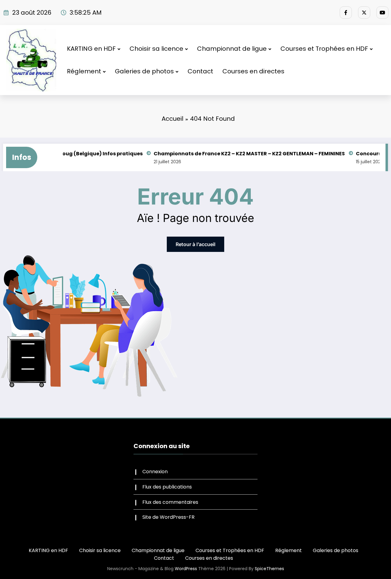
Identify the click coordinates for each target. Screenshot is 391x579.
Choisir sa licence (156, 48)
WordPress (186, 569)
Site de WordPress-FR (168, 517)
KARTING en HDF (91, 48)
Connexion (155, 471)
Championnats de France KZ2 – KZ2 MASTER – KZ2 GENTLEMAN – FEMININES (236, 153)
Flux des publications (167, 486)
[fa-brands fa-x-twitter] (364, 12)
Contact (200, 71)
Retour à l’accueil (195, 244)
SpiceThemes (269, 569)
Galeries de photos (144, 71)
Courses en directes (253, 71)
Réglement (84, 71)
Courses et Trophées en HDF (324, 48)
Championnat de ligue (232, 48)
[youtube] (382, 12)
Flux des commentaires (170, 502)
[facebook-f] (346, 12)
